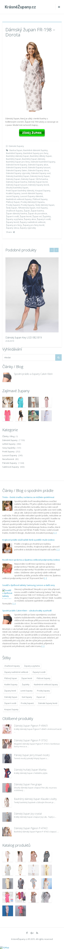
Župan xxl (37, 216)
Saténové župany (10, 466)
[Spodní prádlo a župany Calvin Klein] (7, 377)
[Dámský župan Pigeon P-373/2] (7, 743)
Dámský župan (13, 179)
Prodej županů (13, 205)
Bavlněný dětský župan (41, 156)
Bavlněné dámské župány (35, 150)
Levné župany (12, 196)
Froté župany (8, 451)
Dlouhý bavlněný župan (17, 187)
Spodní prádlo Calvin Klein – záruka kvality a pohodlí (27, 591)
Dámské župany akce (38, 164)
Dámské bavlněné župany (43, 161)
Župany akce (30, 219)
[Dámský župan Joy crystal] (7, 817)
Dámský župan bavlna (16, 181)
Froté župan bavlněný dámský (20, 190)
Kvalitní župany (13, 193)
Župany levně (12, 222)
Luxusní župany (9, 455)
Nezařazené (8, 459)
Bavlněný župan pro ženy (18, 161)
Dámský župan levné (38, 181)
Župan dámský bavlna (16, 213)
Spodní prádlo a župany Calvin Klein (33, 374)
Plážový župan (13, 202)
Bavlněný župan (13, 159)
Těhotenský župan (26, 207)
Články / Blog (8, 436)
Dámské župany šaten (16, 170)
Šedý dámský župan (44, 205)
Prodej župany (27, 205)
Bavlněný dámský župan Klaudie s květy (35, 799)
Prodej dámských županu (33, 202)
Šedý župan (11, 207)
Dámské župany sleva (38, 170)
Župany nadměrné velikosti (32, 222)
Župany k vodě (44, 219)
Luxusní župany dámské (31, 196)
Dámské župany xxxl (40, 173)
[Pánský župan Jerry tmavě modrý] (7, 758)
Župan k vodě (12, 216)
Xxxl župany (42, 207)
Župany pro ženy (14, 225)
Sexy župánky (9, 447)
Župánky (47, 216)
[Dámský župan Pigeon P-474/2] (7, 831)
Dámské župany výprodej (18, 173)
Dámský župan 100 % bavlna (34, 179)
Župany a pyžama (14, 219)
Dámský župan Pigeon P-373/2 (31, 740)
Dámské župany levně (16, 167)
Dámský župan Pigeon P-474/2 (31, 828)
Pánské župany (9, 463)
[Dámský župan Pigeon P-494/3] (7, 729)
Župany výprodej (28, 227)
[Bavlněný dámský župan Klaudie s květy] (7, 802)
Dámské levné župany (16, 164)
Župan (27, 210)
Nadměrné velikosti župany (19, 199)
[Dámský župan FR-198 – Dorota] (32, 76)
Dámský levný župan (40, 176)
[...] (55, 513)
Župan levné (26, 216)
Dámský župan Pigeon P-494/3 (31, 725)
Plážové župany (40, 199)
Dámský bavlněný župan (17, 176)
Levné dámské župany (32, 193)
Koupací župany (42, 190)
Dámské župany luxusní (39, 167)
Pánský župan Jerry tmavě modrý (32, 755)
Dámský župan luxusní (16, 184)
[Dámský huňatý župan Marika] (7, 773)
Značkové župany (14, 210)
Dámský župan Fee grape (28, 784)
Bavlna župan (15, 150)
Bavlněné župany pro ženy (35, 153)
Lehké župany (9, 444)
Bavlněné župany (14, 153)
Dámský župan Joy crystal (28, 813)
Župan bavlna (37, 210)
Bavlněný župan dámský (33, 159)
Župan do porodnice (37, 213)
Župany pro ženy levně (33, 225)
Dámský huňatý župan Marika (30, 769)
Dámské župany (16, 146)
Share (9, 232)
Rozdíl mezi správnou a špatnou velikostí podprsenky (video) (31, 540)
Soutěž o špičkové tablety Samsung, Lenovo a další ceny (28, 566)
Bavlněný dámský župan (17, 156)
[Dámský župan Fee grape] (7, 787)
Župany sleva (12, 227)
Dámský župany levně (38, 184)
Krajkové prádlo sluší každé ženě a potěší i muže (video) (28, 520)
